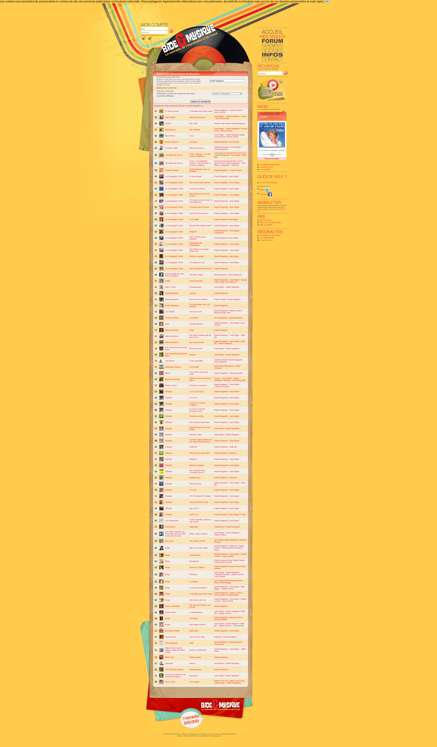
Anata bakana (195, 669)
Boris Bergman (220, 275)
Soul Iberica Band (172, 631)
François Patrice (172, 318)
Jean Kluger (219, 116)
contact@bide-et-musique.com (210, 736)
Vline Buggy (226, 583)
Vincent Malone (171, 643)
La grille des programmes (270, 164)
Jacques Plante (220, 619)
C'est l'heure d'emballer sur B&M (272, 150)
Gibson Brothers (172, 330)
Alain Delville (170, 117)
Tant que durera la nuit (198, 502)
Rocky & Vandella (172, 606)
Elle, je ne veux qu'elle (198, 548)
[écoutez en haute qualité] (150, 40)
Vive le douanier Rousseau (200, 269)
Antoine (168, 123)
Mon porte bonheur (197, 117)
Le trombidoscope (267, 238)
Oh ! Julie (193, 123)
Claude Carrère (235, 110)
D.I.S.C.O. (193, 398)
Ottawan (168, 391)
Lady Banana (194, 555)
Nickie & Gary (171, 385)
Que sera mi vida (196, 342)
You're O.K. (241, 153)
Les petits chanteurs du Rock (175, 534)
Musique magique (196, 465)
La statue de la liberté (198, 588)
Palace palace (195, 657)
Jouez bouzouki (196, 281)
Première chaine (196, 275)
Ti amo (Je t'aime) (267, 114)
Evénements (193, 734)
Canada (192, 293)
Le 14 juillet (194, 219)
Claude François (172, 170)
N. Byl (243, 514)
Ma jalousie (194, 561)
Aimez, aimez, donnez (198, 534)
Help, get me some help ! (199, 453)
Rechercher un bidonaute (270, 235)
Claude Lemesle (221, 360)
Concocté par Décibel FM (224, 153)
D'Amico (174, 275)
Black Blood (170, 136)
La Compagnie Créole (174, 176)
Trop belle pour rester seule (200, 111)
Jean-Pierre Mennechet (224, 366)
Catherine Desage (221, 147)
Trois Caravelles (196, 361)
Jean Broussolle (222, 118)
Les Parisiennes (171, 521)
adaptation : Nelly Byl (229, 165)
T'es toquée (194, 682)
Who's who (169, 657)
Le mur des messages (268, 182)
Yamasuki (169, 663)
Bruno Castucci (171, 142)
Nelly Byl (233, 447)
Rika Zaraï (169, 541)
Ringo (167, 548)
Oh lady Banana (196, 324)
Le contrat (193, 318)
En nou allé (194, 367)
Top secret (193, 508)
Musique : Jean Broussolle (234, 380)
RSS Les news (266, 220)
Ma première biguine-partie (200, 226)
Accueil (166, 734)
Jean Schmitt (219, 112)
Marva (167, 373)
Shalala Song (194, 478)
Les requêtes (265, 169)
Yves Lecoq (170, 682)
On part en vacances (198, 385)
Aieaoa (192, 663)
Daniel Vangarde (221, 110)
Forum (184, 734)
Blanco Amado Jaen (222, 313)
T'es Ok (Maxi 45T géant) (200, 496)
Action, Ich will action (198, 650)
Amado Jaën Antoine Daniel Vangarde (229, 123)
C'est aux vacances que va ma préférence (200, 201)
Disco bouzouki (195, 348)
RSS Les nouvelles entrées (270, 222)
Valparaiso (193, 527)
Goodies (203, 734)
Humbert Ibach (233, 595)
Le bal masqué (195, 176)
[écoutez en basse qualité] (143, 40)
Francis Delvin (220, 535)
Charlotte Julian (171, 148)
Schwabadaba (195, 287)
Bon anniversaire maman (199, 182)
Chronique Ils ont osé (174, 155)
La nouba (193, 142)
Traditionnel (219, 233)
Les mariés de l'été (197, 541)
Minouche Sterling (172, 379)
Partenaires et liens (228, 734)
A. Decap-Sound (172, 111)
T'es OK (192, 490)
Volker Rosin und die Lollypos (175, 650)
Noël (191, 643)
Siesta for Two (195, 484)
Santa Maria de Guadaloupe (195, 244)
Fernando (193, 618)
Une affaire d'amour (197, 625)
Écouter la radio (272, 159)
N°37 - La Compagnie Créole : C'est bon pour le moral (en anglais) (199, 163)
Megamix (193, 232)
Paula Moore (170, 527)
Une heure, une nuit (197, 600)
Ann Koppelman (220, 318)
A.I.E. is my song (196, 391)
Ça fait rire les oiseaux (198, 213)
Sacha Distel (170, 612)
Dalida (264, 117)
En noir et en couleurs (198, 299)
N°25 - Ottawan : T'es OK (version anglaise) (200, 155)
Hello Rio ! (193, 447)
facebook (264, 194)
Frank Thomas (235, 170)
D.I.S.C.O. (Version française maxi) (197, 410)
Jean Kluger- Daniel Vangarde (226, 624)
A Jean (243, 116)
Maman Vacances (196, 148)
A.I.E (191, 136)
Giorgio (192, 355)
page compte (262, 209)
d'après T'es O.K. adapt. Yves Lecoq (229, 681)
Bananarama (170, 130)
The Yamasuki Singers (174, 669)
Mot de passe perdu (157, 35)
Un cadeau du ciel (196, 262)
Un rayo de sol (195, 312)
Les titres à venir (266, 167)
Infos (210, 734)
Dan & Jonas (170, 287)
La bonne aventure (197, 189)
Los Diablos (170, 312)
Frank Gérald (219, 299)
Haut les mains (195, 435)
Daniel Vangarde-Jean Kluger (226, 219)
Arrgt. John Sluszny (228, 282)
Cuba (191, 330)
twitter (262, 190)
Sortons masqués (196, 256)
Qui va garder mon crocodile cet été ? (197, 471)
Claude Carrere (235, 311)
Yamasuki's (175, 676)
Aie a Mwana (194, 130)
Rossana (193, 574)
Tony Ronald (170, 637)
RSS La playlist (266, 225)
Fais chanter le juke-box (199, 422)
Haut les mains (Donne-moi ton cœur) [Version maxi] (200, 441)
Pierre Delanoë (220, 362)
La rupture (193, 582)
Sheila (167, 618)
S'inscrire (143, 35)
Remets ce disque (197, 567)
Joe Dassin (169, 361)
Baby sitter (193, 631)
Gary (167, 324)
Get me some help (197, 637)
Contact (216, 734)
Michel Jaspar (226, 131)
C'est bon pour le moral (199, 207)
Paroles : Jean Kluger (223, 378)
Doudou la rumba (196, 416)
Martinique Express (173, 367)
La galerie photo (266, 240)
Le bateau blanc (196, 612)
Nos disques (175, 734)
